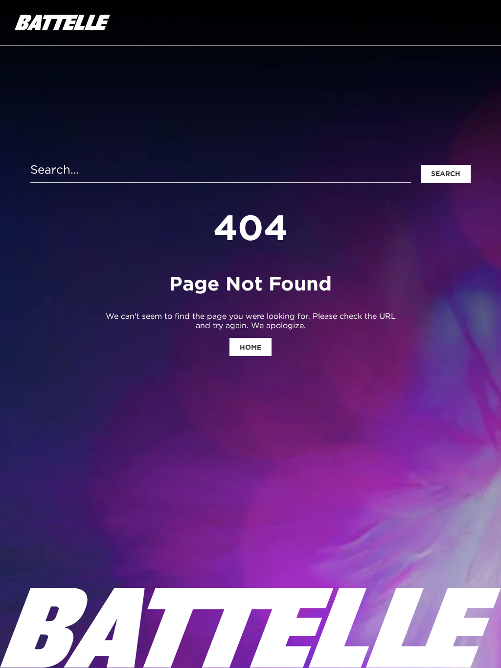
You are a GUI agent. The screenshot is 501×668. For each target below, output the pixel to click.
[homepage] (62, 22)
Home (250, 347)
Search (445, 174)
